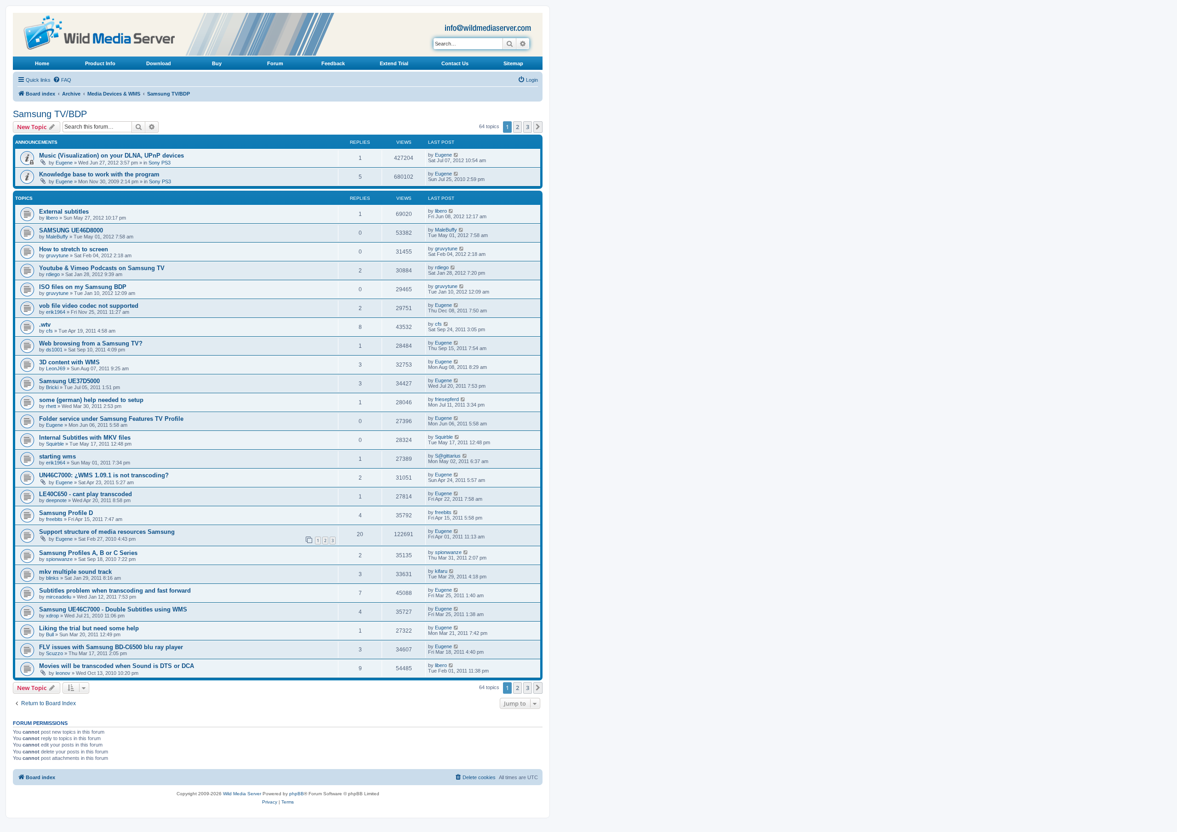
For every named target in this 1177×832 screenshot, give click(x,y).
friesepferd (447, 399)
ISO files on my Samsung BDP (82, 286)
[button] (538, 126)
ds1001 (54, 349)
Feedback (333, 63)
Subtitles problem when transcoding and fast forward (115, 590)
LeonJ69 (55, 368)
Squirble (55, 444)
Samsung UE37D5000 (69, 381)
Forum (275, 63)
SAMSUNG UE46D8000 (71, 230)
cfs (49, 331)
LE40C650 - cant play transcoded (85, 494)
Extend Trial (394, 63)
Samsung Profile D (66, 512)
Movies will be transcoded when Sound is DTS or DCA (116, 665)
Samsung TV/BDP (50, 114)
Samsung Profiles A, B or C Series (88, 552)
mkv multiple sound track (75, 571)
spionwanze (59, 559)
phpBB (296, 793)
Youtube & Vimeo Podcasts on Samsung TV (102, 268)
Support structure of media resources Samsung (107, 531)
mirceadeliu (58, 597)
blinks (52, 578)
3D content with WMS (69, 362)
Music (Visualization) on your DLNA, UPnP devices (111, 155)
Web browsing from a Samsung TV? (91, 343)
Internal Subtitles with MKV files (85, 437)
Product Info (100, 63)
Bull (50, 634)
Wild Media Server (242, 793)
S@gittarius (448, 455)
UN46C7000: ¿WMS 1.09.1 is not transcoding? (104, 475)
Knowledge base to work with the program (99, 174)
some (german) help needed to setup (91, 399)
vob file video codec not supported (88, 305)
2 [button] (517, 127)
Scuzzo (54, 653)
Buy (217, 63)
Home (42, 63)
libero (52, 218)
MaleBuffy (57, 236)
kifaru (441, 571)
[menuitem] (62, 79)
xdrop (52, 615)
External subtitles (64, 211)
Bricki (52, 387)
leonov (63, 673)
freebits (54, 519)
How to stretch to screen (73, 249)
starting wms (57, 456)
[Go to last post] (456, 155)
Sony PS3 (160, 162)
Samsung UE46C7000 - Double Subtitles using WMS (113, 609)
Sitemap (513, 63)
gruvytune (57, 255)
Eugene (64, 162)
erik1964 (55, 312)
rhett (51, 406)
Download (158, 63)
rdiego (53, 274)
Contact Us (455, 63)
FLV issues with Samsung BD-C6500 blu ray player (111, 647)
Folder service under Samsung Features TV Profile (111, 418)
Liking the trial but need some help (89, 628)
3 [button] (527, 127)
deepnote (56, 500)
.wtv (45, 324)
